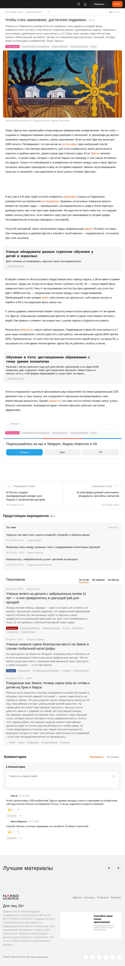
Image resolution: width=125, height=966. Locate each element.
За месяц (113, 579)
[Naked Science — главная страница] (18, 4)
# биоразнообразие (29, 628)
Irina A (14, 796)
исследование (50, 201)
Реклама (116, 897)
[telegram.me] (112, 957)
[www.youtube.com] (99, 957)
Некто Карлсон (19, 821)
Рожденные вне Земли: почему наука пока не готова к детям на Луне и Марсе (48, 685)
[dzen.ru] (106, 957)
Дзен (62, 452)
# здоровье (33, 742)
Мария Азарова (35, 552)
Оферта (77, 897)
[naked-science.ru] (119, 957)
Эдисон (95, 153)
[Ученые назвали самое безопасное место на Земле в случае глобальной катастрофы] (106, 656)
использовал (69, 144)
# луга (66, 628)
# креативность (59, 46)
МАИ (12, 742)
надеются (54, 400)
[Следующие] (118, 868)
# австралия (24, 670)
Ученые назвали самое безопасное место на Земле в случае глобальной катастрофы (47, 646)
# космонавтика (49, 742)
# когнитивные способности (35, 46)
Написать (99, 4)
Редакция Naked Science (39, 565)
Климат (11, 670)
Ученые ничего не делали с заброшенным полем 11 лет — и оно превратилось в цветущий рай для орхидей (46, 598)
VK (100, 452)
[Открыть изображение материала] (62, 84)
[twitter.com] (85, 957)
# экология (12, 632)
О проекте (103, 897)
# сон (93, 46)
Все (52, 516)
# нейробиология (79, 46)
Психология (12, 46)
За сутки (84, 579)
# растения (77, 628)
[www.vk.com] (92, 957)
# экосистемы (28, 632)
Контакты (89, 897)
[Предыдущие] (109, 868)
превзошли (26, 329)
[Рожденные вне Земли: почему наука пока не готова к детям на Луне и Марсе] (106, 695)
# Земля (66, 670)
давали (88, 228)
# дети (21, 742)
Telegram (24, 452)
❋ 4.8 (91, 20)
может (45, 297)
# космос (65, 742)
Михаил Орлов (33, 12)
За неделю (98, 579)
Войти (117, 4)
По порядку (113, 757)
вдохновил (70, 196)
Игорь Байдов (34, 540)
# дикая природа (51, 628)
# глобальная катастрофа (46, 670)
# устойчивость (81, 670)
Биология (12, 628)
